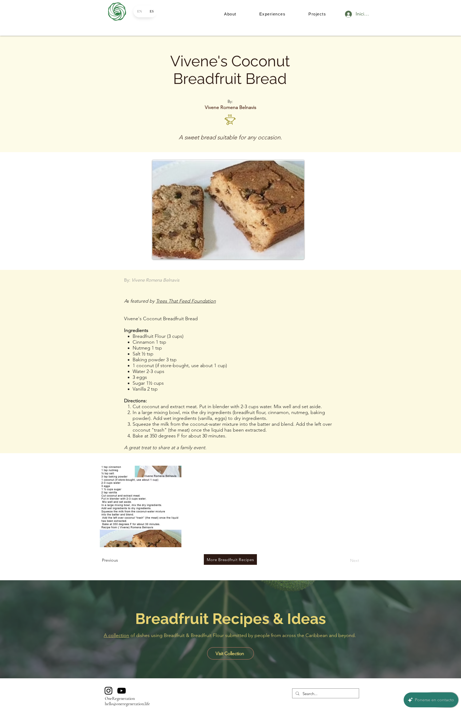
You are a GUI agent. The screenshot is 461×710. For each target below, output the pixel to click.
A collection (116, 635)
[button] (230, 14)
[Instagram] (108, 690)
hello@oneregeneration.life (127, 704)
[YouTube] (121, 690)
